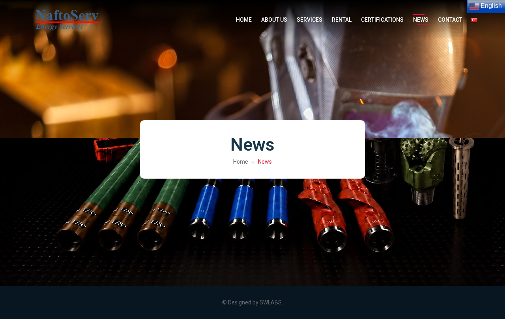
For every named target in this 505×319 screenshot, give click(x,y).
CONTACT (450, 20)
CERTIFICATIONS (382, 20)
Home (240, 162)
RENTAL (342, 20)
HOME (244, 20)
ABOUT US (274, 20)
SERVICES (309, 20)
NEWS (420, 20)
